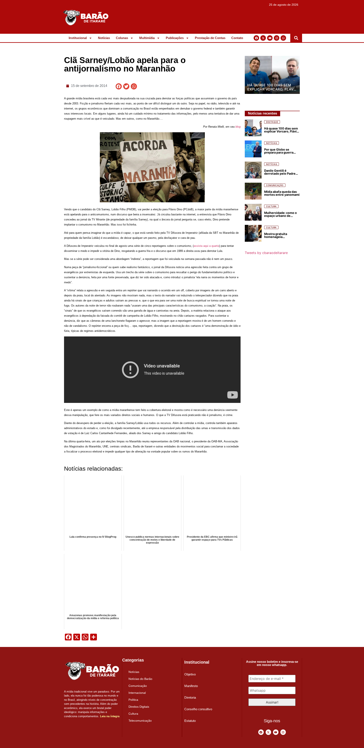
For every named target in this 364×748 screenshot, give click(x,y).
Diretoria (190, 697)
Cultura (133, 713)
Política (133, 699)
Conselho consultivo (198, 709)
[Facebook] (256, 38)
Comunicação (137, 685)
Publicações (175, 38)
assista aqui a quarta (206, 245)
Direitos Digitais (138, 706)
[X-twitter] (263, 38)
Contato (237, 38)
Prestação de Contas (210, 38)
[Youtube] (270, 38)
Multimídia (147, 38)
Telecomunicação (140, 720)
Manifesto (191, 686)
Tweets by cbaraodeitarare (266, 253)
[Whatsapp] (283, 38)
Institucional (78, 38)
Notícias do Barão (140, 678)
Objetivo (190, 674)
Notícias (104, 38)
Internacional (137, 692)
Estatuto (190, 720)
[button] (296, 38)
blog (238, 126)
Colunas (122, 38)
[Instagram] (276, 38)
